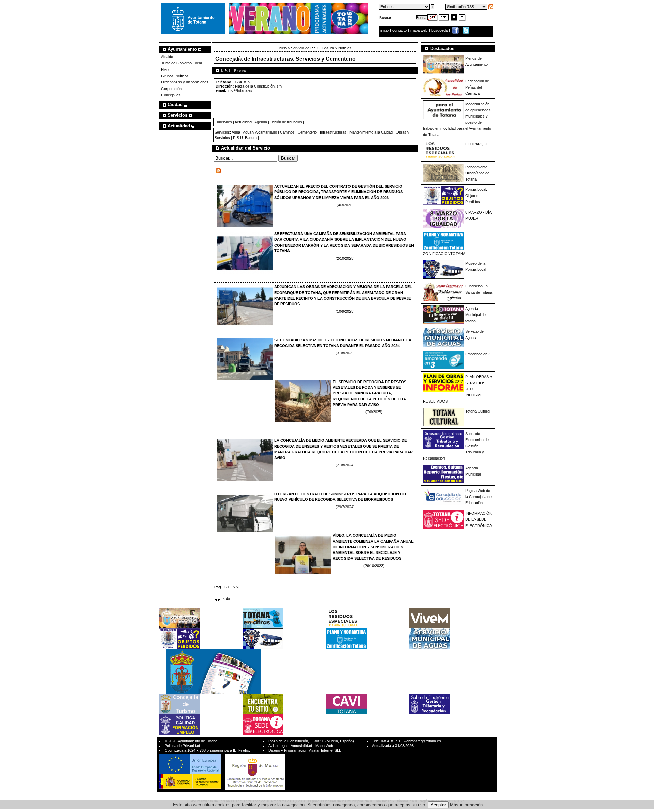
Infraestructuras (333, 132)
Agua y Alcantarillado (260, 132)
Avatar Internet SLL (325, 750)
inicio (385, 30)
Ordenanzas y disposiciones (184, 82)
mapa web (419, 30)
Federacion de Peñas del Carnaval (477, 87)
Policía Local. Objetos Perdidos (476, 195)
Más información (466, 804)
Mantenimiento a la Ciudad (371, 132)
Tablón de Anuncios (286, 122)
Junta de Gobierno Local (181, 63)
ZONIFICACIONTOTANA (444, 254)
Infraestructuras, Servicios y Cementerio (304, 59)
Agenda (260, 122)
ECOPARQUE (477, 144)
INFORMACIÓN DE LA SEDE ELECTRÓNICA (478, 519)
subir (226, 598)
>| (237, 587)
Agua (236, 132)
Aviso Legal (277, 746)
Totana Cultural (477, 411)
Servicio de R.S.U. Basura (312, 48)
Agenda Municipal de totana (475, 315)
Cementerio (307, 132)
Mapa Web (324, 746)
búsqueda (440, 30)
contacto (399, 30)
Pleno (165, 69)
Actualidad (243, 122)
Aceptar (438, 804)
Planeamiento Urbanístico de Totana (477, 173)
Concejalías (171, 95)
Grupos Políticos (175, 76)
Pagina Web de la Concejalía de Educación (478, 496)
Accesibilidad (301, 746)
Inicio (283, 48)
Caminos (287, 132)
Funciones (223, 122)
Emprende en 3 (477, 354)
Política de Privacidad (182, 746)
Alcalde (167, 57)
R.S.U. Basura (245, 138)
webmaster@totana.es (422, 741)
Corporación (171, 89)
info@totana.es (240, 90)
